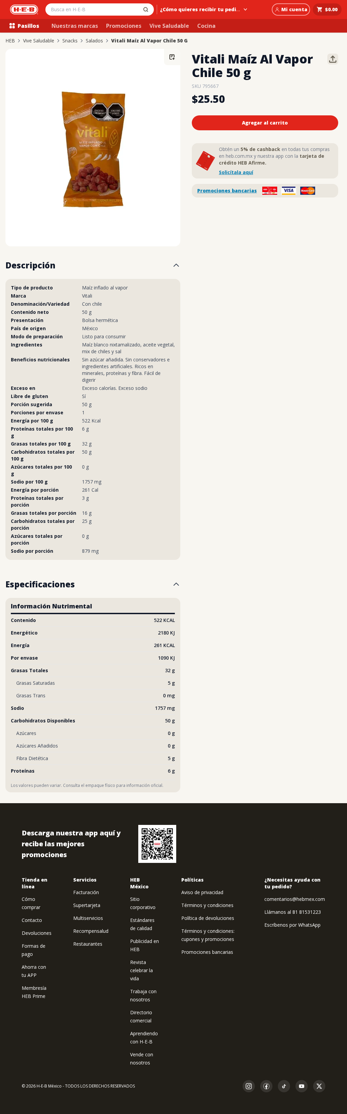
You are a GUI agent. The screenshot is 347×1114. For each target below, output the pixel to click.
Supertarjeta (86, 905)
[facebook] (266, 1086)
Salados (94, 40)
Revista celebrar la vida (141, 970)
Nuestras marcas (75, 25)
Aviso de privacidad (202, 892)
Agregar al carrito (265, 122)
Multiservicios (88, 918)
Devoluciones (37, 933)
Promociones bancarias (227, 190)
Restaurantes (87, 944)
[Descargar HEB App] (157, 844)
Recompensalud (90, 931)
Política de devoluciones (207, 918)
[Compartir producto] (332, 59)
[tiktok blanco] (284, 1086)
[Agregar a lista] (172, 57)
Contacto (32, 920)
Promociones (123, 25)
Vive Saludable (169, 25)
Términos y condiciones (207, 905)
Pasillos (28, 26)
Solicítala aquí (236, 172)
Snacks (70, 40)
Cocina (206, 25)
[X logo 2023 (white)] (319, 1086)
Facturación (86, 892)
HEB (10, 40)
